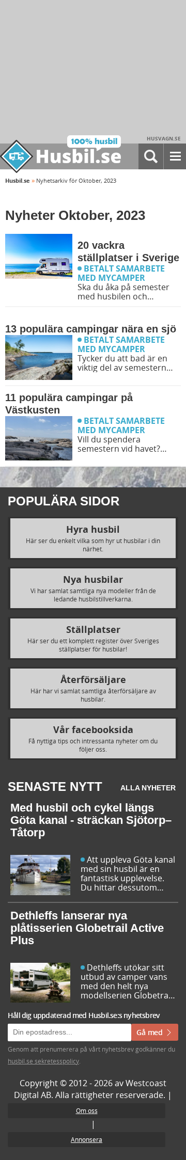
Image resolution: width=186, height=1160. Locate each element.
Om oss (87, 1110)
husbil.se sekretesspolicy (43, 1061)
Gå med (150, 1032)
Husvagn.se (164, 138)
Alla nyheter (148, 788)
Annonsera (86, 1139)
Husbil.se (17, 180)
